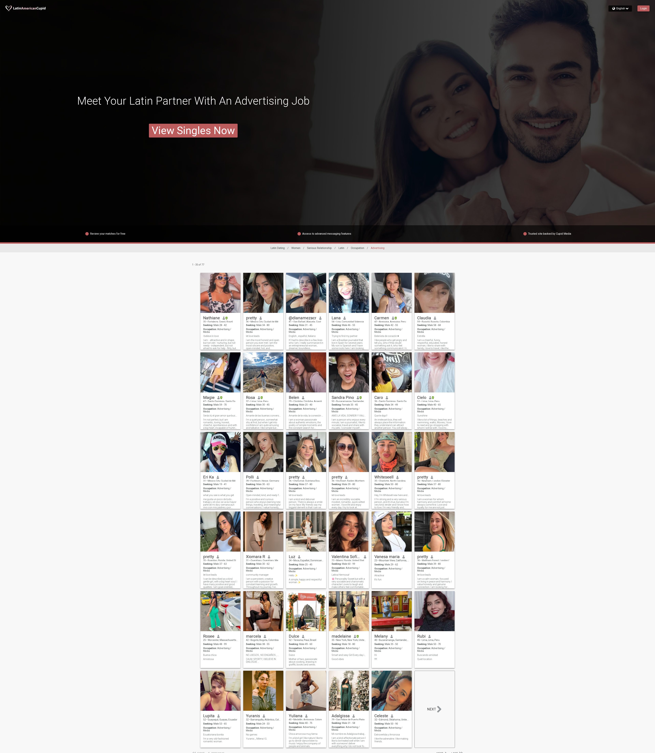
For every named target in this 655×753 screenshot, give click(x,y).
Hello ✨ (293, 575)
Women (295, 248)
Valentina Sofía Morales (346, 556)
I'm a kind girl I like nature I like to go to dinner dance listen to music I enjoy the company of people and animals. (306, 742)
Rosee (208, 636)
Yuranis (253, 715)
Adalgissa (341, 715)
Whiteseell (384, 477)
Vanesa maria (387, 556)
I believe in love (211, 336)
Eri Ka (208, 477)
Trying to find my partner (345, 336)
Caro (378, 397)
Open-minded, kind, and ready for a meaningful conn (263, 495)
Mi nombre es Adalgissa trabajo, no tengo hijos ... (349, 734)
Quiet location (424, 659)
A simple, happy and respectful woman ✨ (305, 581)
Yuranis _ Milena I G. (256, 738)
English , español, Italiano (302, 336)
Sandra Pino (343, 397)
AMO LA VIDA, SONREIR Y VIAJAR (349, 415)
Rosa (250, 397)
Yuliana (295, 715)
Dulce (294, 636)
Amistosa (208, 659)
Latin (341, 248)
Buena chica (209, 655)
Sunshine (422, 415)
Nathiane (211, 318)
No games (251, 734)
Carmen (381, 318)
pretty (251, 318)
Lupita (209, 715)
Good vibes (338, 659)
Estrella (421, 336)
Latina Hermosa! (340, 574)
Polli (250, 477)
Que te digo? (380, 415)
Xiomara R (255, 556)
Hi (375, 655)
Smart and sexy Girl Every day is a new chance (349, 655)
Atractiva (379, 575)
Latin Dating (278, 248)
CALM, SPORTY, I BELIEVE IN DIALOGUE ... (261, 660)
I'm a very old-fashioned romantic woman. (216, 740)
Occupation (357, 248)
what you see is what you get (218, 495)
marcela (253, 636)
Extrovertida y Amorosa (387, 734)
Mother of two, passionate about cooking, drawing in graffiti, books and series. (303, 662)
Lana (336, 318)
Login (643, 8)
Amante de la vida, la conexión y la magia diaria (306, 415)
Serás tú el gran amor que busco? (220, 415)
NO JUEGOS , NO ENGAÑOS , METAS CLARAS (263, 655)
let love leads (253, 336)
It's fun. (378, 579)
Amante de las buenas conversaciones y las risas (263, 415)
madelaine (341, 636)
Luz (292, 556)
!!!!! (375, 659)
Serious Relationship (319, 248)
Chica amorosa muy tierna (303, 734)
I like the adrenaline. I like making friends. (391, 740)
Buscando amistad (427, 655)
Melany (381, 636)
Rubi (421, 636)
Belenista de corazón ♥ (386, 336)
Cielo (421, 397)
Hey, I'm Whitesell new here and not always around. (391, 495)
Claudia (424, 318)
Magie (209, 397)
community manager (257, 574)
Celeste (381, 715)
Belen (294, 397)
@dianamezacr (302, 318)
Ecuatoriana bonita (213, 734)
